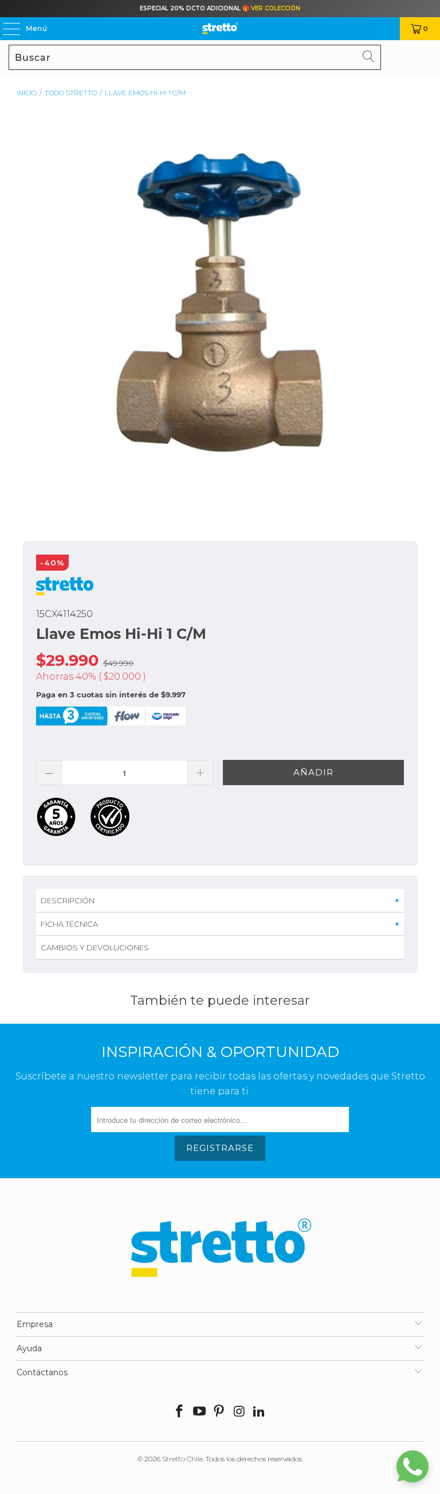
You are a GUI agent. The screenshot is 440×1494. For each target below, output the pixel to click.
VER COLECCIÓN (275, 8)
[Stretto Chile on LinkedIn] (259, 1412)
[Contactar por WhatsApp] (412, 1466)
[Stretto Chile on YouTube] (199, 1412)
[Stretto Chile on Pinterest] (219, 1412)
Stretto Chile (182, 1458)
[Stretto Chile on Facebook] (179, 1412)
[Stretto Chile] (220, 28)
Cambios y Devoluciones (95, 947)
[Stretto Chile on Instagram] (239, 1412)
